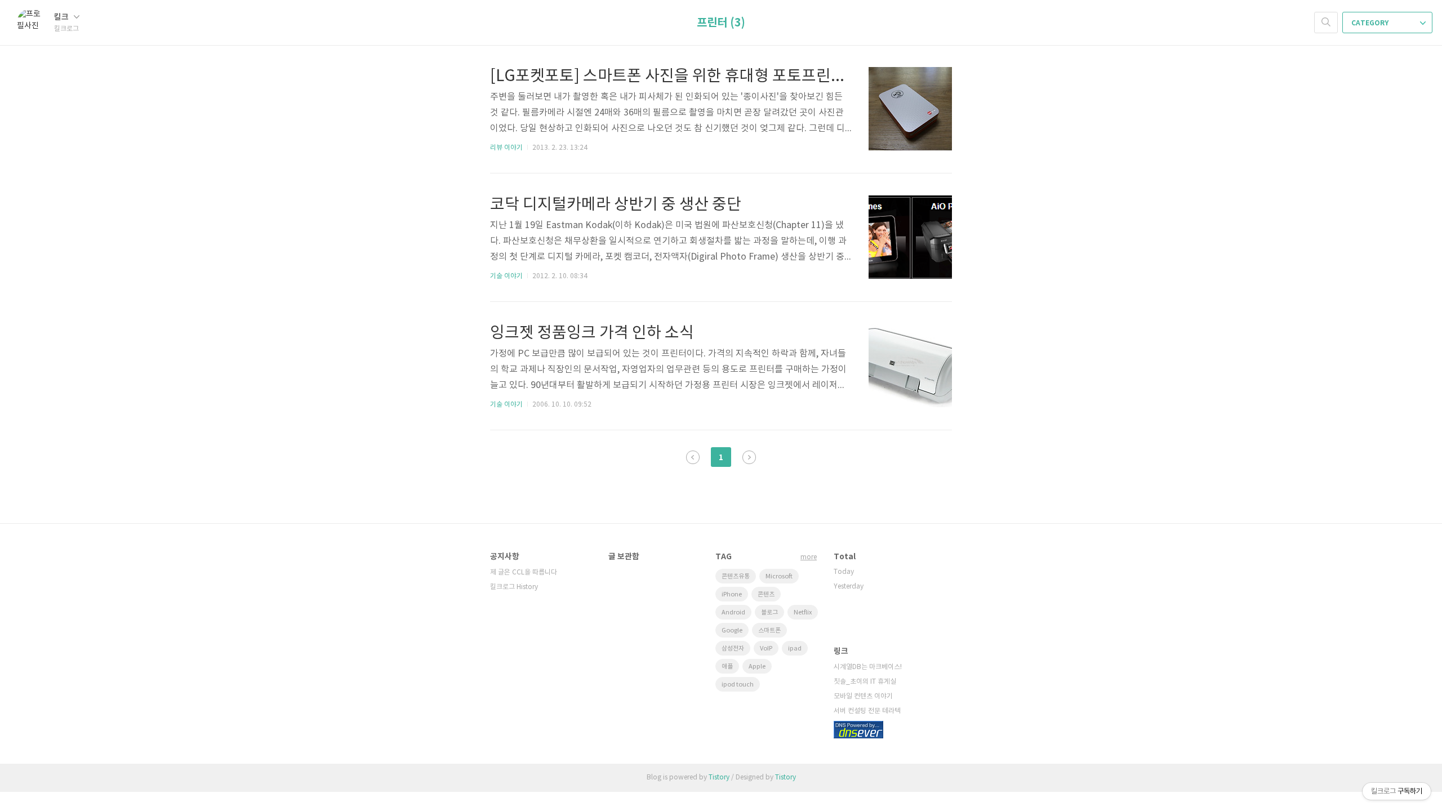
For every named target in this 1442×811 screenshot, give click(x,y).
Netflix (803, 612)
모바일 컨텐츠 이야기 (863, 696)
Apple (757, 666)
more (808, 557)
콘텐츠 (766, 594)
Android (733, 612)
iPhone (732, 594)
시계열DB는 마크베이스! (868, 667)
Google (732, 630)
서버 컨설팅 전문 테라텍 (867, 711)
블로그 (769, 612)
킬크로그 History (514, 587)
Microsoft (779, 576)
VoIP (766, 648)
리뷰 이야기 (506, 147)
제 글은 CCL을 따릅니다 (523, 572)
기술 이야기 (506, 276)
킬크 (62, 17)
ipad (795, 648)
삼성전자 (733, 648)
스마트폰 (769, 630)
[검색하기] (1326, 22)
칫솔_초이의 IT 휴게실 (865, 681)
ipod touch (738, 684)
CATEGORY (1370, 23)
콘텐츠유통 (736, 576)
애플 (727, 666)
